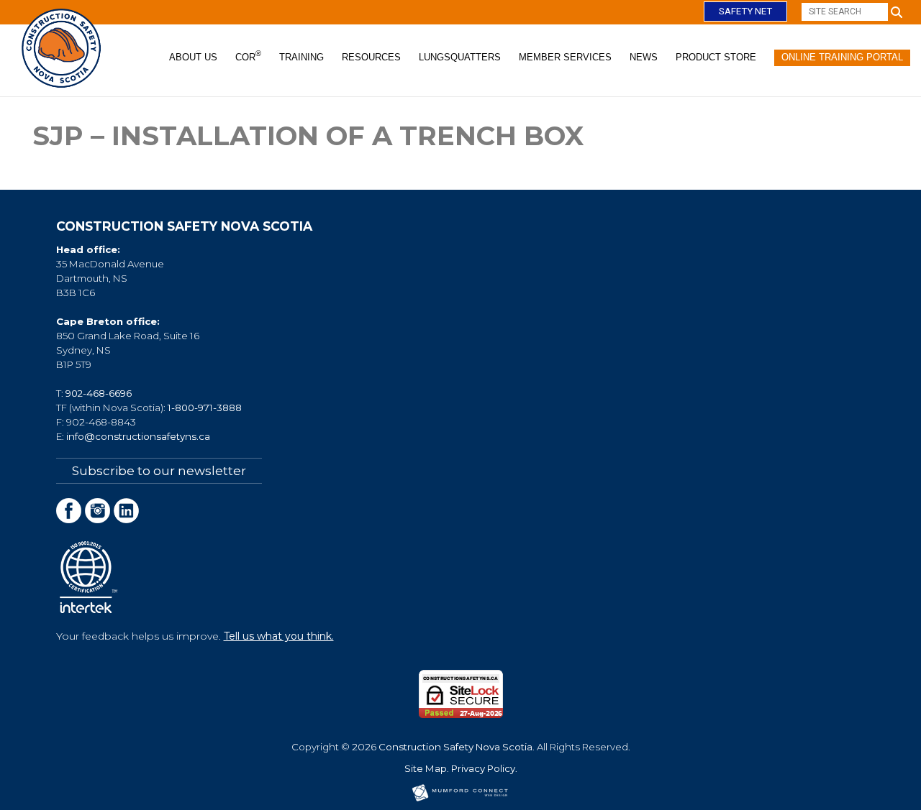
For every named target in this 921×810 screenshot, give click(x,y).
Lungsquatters (460, 57)
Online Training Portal (842, 57)
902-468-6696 (98, 393)
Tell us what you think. (279, 636)
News (644, 57)
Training (301, 57)
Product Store (716, 57)
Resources (371, 57)
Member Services (565, 57)
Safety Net (745, 11)
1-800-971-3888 (205, 407)
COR (248, 56)
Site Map (425, 768)
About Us (193, 57)
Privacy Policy (483, 768)
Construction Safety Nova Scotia (455, 747)
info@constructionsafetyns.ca (138, 436)
